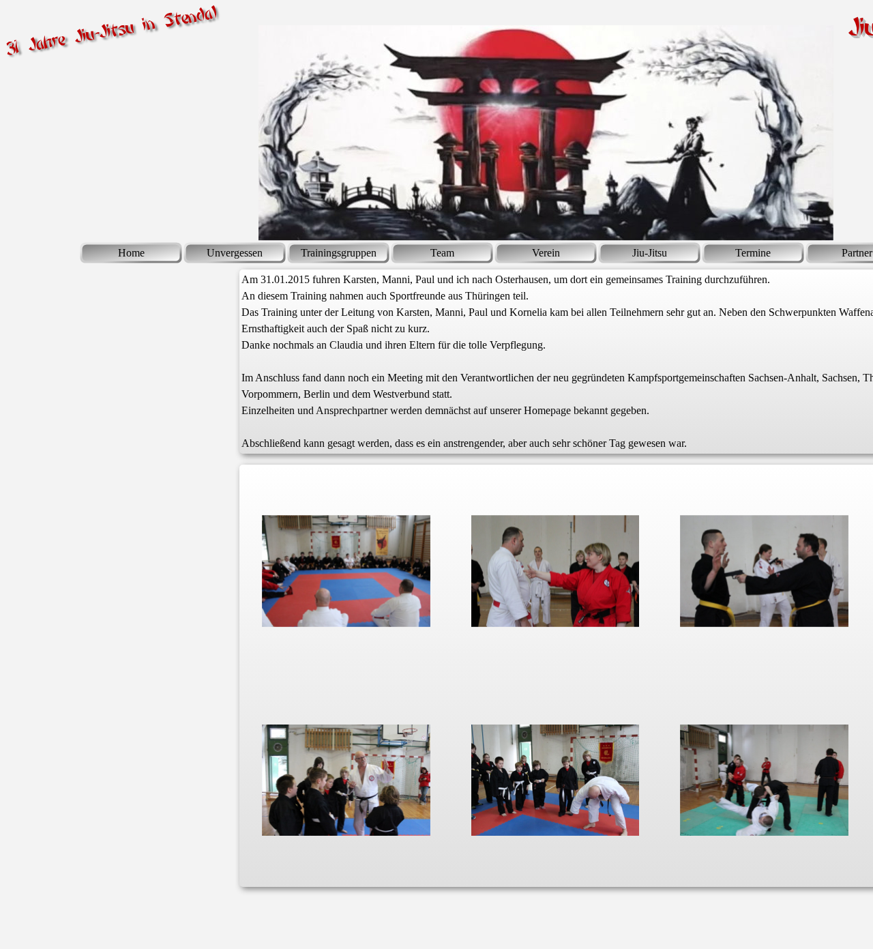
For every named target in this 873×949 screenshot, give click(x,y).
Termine (753, 253)
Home (131, 253)
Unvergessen (235, 253)
